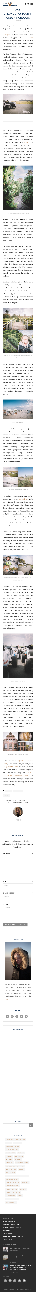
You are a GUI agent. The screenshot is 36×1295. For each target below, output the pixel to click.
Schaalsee (25, 1182)
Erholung (21, 1152)
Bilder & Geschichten (12, 1228)
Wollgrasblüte (11, 1202)
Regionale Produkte (13, 1175)
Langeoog (29, 38)
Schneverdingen (11, 1189)
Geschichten (18, 1156)
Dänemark (17, 1143)
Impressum (7, 1240)
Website (6, 904)
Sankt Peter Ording (12, 1182)
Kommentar (18, 853)
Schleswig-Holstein (13, 1185)
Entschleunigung (12, 1149)
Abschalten (10, 1139)
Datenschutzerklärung (13, 1237)
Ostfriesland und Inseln (18, 802)
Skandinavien (10, 1195)
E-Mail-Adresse (18, 893)
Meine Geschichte (10, 1234)
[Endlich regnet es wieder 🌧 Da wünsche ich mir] (18, 1099)
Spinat (20, 1195)
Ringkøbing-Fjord (12, 1179)
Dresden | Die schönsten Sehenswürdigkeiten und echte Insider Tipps (21, 1258)
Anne (16, 767)
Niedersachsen (11, 1169)
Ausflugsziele (23, 800)
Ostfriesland (18, 791)
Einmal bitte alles (12, 1146)
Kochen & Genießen (11, 1225)
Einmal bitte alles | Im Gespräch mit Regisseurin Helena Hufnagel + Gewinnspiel (21, 1267)
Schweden (23, 1189)
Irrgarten (27, 142)
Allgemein (10, 800)
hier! (6, 999)
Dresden (9, 1143)
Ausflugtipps (20, 1139)
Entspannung (10, 1152)
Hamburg (9, 1159)
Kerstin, (11, 767)
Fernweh (9, 1156)
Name (18, 882)
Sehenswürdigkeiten (13, 1192)
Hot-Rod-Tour (23, 499)
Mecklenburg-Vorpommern (15, 1166)
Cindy (5, 767)
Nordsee (8, 791)
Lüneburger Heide (22, 1162)
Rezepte (25, 1175)
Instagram (6, 35)
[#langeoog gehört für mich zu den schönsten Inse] (18, 1072)
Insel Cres (17, 1159)
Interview (9, 1162)
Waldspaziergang (12, 1199)
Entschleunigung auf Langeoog (21, 1248)
